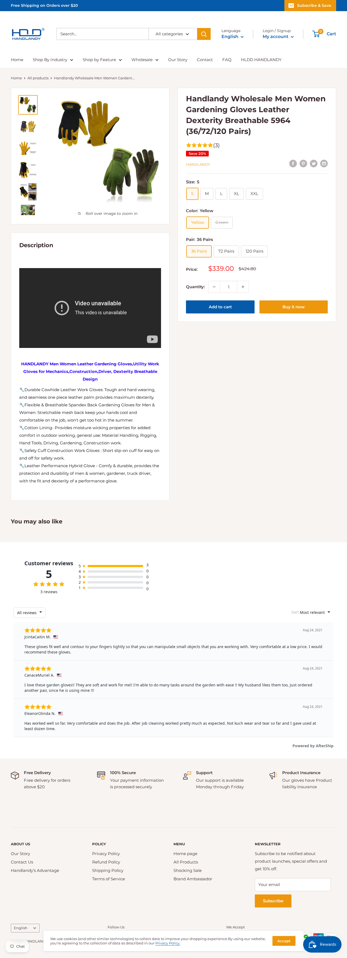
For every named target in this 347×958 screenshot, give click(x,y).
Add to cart (220, 306)
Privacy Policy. (167, 943)
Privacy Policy (106, 853)
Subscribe (273, 900)
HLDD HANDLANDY (261, 59)
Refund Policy (106, 862)
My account (276, 36)
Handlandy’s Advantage (35, 870)
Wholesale (142, 59)
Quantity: (195, 286)
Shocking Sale (188, 870)
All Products (186, 862)
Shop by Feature (99, 59)
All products (38, 78)
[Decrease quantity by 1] (214, 287)
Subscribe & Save (314, 5)
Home (17, 59)
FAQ (227, 59)
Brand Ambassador (193, 878)
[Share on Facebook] (293, 163)
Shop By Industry (50, 59)
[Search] (204, 34)
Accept (284, 941)
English (20, 928)
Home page (185, 853)
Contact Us (22, 862)
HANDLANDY (198, 164)
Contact (205, 59)
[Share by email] (324, 163)
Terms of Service (108, 878)
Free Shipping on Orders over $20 (44, 5)
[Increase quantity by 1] (243, 287)
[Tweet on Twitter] (313, 163)
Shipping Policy (107, 870)
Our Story (177, 59)
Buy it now (293, 306)
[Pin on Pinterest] (303, 163)
